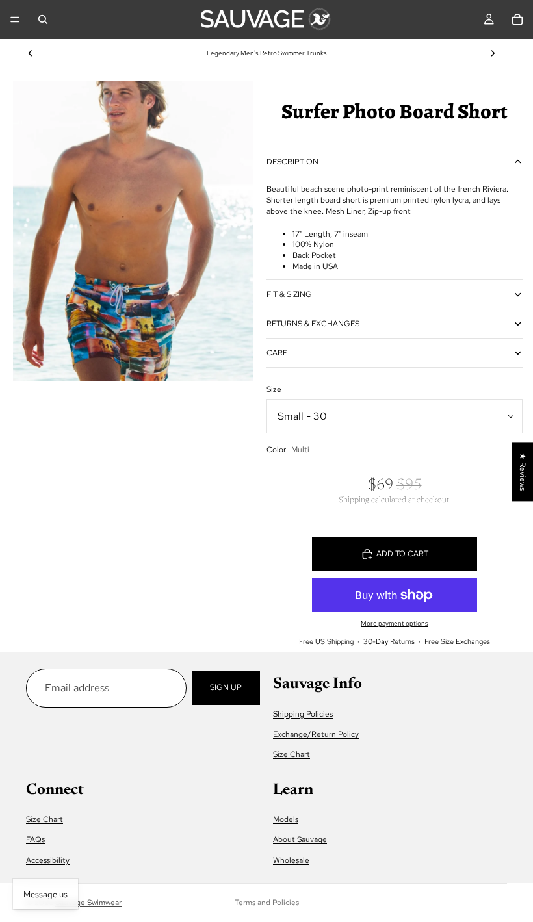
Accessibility (48, 859)
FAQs (35, 839)
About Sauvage (300, 839)
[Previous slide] (30, 53)
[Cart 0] (517, 19)
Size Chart (291, 754)
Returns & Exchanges (312, 323)
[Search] (43, 19)
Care (276, 353)
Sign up (226, 687)
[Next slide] (492, 53)
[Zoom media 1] (133, 231)
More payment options (394, 623)
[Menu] (15, 19)
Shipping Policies (303, 714)
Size (273, 389)
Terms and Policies (267, 902)
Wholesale (291, 859)
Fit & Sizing (289, 294)
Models (285, 819)
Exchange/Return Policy (316, 734)
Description (292, 162)
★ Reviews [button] (522, 472)
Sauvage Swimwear (88, 902)
